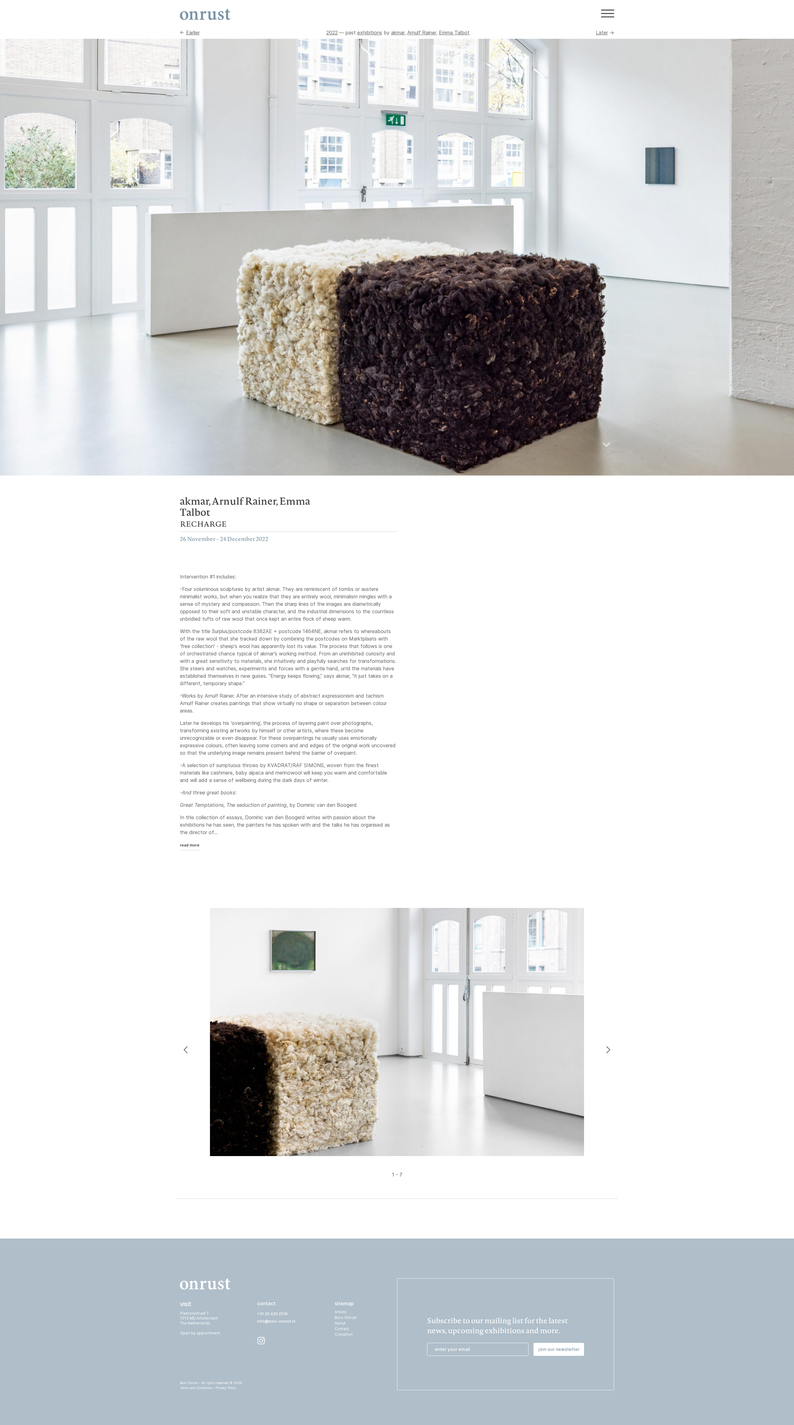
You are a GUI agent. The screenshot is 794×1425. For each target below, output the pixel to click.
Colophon (344, 1334)
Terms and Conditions (196, 1388)
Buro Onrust (346, 1317)
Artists (340, 1312)
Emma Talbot (454, 32)
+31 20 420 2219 (272, 1313)
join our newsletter (558, 1349)
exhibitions (369, 32)
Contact (342, 1328)
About (340, 1323)
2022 (332, 32)
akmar (397, 32)
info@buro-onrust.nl (276, 1321)
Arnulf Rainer (421, 32)
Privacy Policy (226, 1388)
